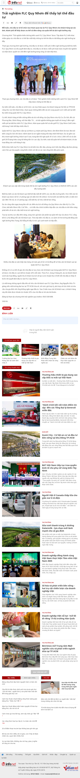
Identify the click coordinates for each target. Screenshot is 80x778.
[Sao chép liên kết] (16, 22)
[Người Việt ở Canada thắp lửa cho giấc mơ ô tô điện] (21, 504)
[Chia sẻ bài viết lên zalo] (7, 22)
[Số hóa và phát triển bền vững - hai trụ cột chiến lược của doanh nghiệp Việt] (21, 594)
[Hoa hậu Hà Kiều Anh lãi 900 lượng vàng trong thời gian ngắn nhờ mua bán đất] (50, 687)
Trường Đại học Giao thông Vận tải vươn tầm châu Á (10, 360)
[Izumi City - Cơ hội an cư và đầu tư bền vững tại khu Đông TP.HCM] (21, 444)
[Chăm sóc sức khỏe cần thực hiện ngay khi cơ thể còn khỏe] (69, 350)
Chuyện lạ (63, 754)
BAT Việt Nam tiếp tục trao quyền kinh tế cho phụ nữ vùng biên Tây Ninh (59, 468)
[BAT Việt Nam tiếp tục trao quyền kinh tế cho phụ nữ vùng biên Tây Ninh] (21, 474)
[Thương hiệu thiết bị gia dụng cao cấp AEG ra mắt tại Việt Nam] (30, 350)
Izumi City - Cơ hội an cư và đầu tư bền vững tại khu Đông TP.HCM (60, 436)
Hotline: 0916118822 (49, 3)
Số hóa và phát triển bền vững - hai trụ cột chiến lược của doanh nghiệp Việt (58, 588)
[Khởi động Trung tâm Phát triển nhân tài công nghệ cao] (50, 350)
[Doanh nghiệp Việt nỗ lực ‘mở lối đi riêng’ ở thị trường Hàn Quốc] (21, 624)
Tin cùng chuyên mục (12, 367)
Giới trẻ (44, 754)
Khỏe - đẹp (53, 754)
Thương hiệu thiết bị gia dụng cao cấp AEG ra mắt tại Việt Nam (30, 360)
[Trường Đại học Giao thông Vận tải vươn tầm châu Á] (10, 350)
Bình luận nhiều (29, 678)
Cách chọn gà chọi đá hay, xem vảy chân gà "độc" (19, 714)
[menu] (4, 3)
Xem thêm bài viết (40, 672)
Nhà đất (45, 432)
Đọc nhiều (11, 678)
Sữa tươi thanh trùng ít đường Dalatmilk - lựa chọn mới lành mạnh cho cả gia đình (58, 528)
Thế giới (28, 754)
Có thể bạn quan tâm (12, 340)
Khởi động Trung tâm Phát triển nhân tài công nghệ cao (49, 360)
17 (20, 701)
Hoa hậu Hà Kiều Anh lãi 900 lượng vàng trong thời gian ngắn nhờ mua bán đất (69, 685)
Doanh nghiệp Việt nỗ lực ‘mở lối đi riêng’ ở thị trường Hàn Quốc (59, 617)
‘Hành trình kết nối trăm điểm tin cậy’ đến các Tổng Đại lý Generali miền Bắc (59, 407)
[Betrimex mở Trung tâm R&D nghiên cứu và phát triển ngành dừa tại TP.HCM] (21, 654)
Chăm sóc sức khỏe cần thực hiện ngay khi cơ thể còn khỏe (69, 360)
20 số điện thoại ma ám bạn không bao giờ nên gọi (20, 728)
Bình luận (7, 308)
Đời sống (9, 754)
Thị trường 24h (48, 372)
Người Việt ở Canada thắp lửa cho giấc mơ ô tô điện (59, 496)
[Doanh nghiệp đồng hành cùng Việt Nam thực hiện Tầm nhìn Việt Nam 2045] (21, 564)
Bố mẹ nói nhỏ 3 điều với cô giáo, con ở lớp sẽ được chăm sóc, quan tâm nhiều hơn (20, 735)
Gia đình (36, 754)
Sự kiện (4, 758)
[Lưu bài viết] (20, 22)
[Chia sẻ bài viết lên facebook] (3, 22)
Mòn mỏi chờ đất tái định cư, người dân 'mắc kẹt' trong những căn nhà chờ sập (58, 700)
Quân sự (73, 754)
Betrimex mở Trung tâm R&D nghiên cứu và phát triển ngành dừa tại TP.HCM (58, 648)
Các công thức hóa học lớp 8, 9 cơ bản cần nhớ (18, 721)
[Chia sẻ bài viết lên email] (12, 22)
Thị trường (8, 9)
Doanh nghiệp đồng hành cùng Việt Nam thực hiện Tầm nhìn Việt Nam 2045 (59, 558)
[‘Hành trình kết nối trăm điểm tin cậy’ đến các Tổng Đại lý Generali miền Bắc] (21, 414)
